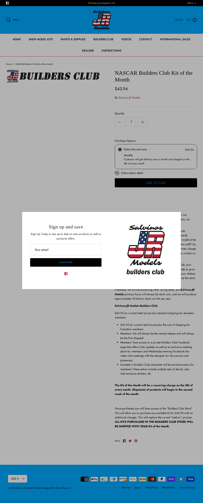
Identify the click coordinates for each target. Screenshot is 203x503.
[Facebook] (65, 273)
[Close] (175, 217)
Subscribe (66, 262)
